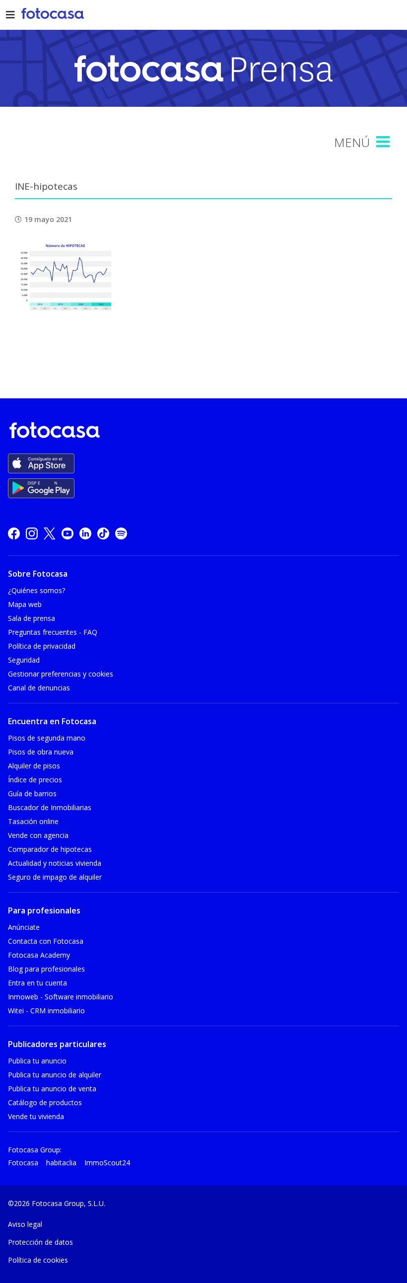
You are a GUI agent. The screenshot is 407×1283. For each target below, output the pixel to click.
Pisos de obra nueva (40, 751)
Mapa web (25, 604)
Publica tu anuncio (37, 1060)
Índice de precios (35, 779)
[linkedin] (85, 533)
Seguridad (24, 660)
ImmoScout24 (107, 1162)
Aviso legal (25, 1224)
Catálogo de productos (45, 1102)
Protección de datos (40, 1242)
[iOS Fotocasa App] (41, 463)
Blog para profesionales (46, 969)
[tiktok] (103, 533)
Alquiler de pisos (34, 765)
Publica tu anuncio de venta (52, 1088)
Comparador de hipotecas (50, 849)
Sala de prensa (31, 618)
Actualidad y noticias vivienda (54, 863)
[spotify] (121, 533)
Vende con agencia (38, 835)
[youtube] (67, 533)
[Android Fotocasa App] (41, 488)
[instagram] (32, 533)
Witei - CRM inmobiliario (46, 1010)
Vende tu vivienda (36, 1116)
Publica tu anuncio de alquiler (54, 1074)
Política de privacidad (41, 646)
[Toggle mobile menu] (384, 142)
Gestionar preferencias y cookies (60, 674)
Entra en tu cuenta (37, 982)
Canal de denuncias (39, 687)
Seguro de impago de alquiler (55, 877)
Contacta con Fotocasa (45, 941)
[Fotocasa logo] (201, 432)
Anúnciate (24, 927)
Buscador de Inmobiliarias (49, 807)
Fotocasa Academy (39, 955)
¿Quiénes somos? (36, 590)
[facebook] (14, 533)
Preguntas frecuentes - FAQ (52, 632)
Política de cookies (38, 1260)
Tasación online (33, 821)
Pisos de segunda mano (46, 738)
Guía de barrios (32, 793)
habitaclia (61, 1162)
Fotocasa (23, 1162)
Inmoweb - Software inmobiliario (60, 996)
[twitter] (50, 533)
